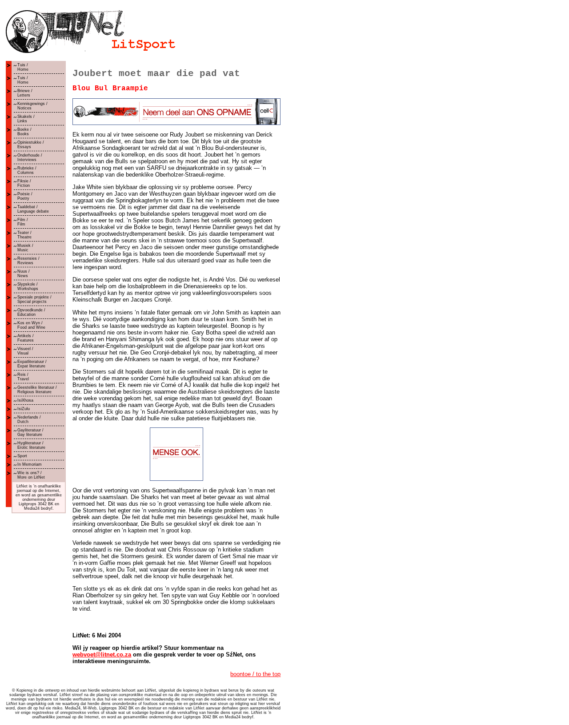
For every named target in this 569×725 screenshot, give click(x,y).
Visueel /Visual (25, 350)
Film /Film (22, 222)
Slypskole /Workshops (27, 286)
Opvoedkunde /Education (31, 312)
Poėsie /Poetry (24, 196)
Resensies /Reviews (28, 260)
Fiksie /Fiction (24, 183)
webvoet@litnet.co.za (101, 654)
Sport (22, 456)
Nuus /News (23, 273)
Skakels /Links (26, 118)
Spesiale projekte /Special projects (34, 299)
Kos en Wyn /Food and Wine (31, 325)
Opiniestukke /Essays (30, 144)
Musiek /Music (25, 247)
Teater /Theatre (24, 234)
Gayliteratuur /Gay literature (30, 432)
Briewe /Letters (24, 93)
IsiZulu (23, 409)
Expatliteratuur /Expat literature (32, 363)
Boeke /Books (24, 131)
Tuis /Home (22, 67)
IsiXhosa (25, 400)
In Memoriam (29, 464)
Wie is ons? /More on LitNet (31, 475)
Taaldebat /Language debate (33, 209)
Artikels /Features (25, 338)
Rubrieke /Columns (26, 170)
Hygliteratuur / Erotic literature (31, 445)
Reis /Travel (23, 376)
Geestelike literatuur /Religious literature (37, 389)
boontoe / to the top (255, 674)
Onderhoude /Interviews (29, 157)
